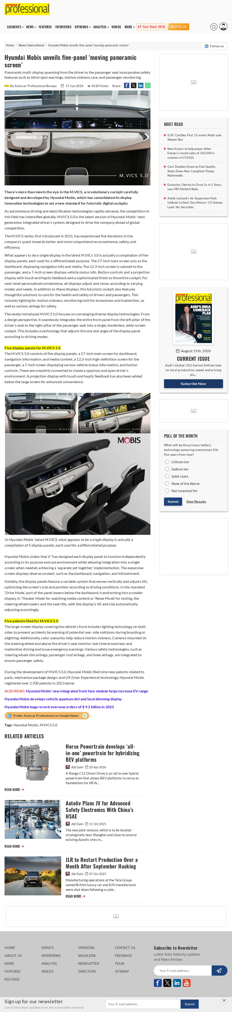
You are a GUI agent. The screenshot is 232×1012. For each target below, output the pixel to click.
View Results (196, 501)
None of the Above (186, 483)
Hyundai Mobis (26, 725)
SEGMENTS (14, 27)
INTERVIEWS (63, 27)
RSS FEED (12, 979)
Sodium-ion (180, 469)
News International (31, 45)
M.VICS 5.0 (48, 725)
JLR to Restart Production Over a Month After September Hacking (102, 863)
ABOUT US (13, 955)
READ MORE (14, 789)
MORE (128, 27)
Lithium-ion (180, 462)
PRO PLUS (178, 27)
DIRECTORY (87, 971)
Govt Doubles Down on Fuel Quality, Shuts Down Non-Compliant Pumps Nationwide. (191, 171)
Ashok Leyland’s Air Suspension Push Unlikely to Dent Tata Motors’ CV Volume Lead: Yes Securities (195, 202)
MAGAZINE (87, 955)
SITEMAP (122, 971)
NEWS (30, 27)
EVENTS (47, 947)
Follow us (217, 46)
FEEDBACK (123, 955)
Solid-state (180, 476)
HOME (10, 947)
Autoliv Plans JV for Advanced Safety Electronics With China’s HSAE (99, 810)
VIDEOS (116, 27)
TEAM (119, 963)
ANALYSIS (99, 27)
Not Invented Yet (185, 491)
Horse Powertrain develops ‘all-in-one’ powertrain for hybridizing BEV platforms (102, 753)
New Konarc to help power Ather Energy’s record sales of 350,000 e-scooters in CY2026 (191, 153)
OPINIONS (81, 27)
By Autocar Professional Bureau (33, 86)
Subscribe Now (193, 383)
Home (10, 45)
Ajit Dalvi (77, 767)
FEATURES (45, 27)
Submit (173, 501)
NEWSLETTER (88, 963)
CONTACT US (125, 947)
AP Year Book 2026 (151, 27)
